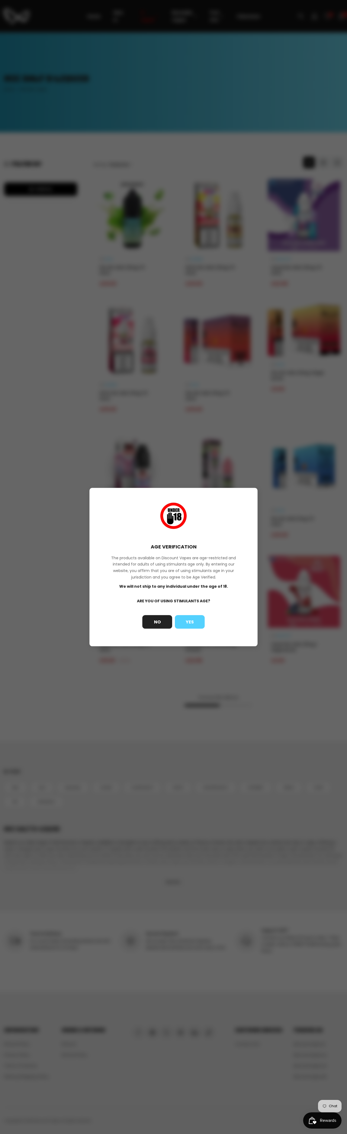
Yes (190, 622)
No (157, 622)
